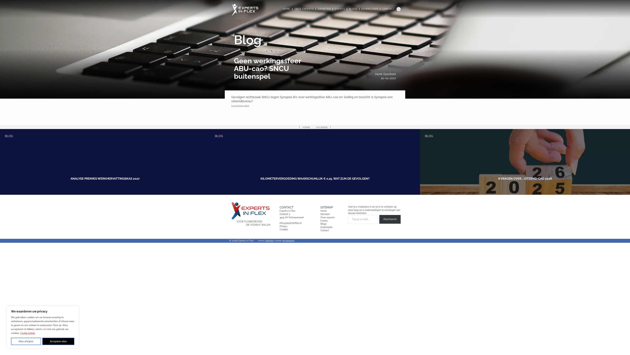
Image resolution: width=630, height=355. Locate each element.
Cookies (284, 229)
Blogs (323, 224)
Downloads (326, 227)
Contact (324, 230)
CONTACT (388, 9)
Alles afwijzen (26, 341)
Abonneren (390, 219)
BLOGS (353, 9)
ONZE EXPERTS (304, 9)
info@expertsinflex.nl (291, 223)
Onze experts (327, 217)
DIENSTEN (324, 9)
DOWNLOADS (369, 9)
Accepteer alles (58, 341)
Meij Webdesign (288, 241)
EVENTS (340, 9)
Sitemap (326, 207)
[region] (43, 327)
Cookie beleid (27, 333)
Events (324, 220)
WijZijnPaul (269, 241)
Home (323, 211)
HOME (286, 9)
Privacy (283, 226)
